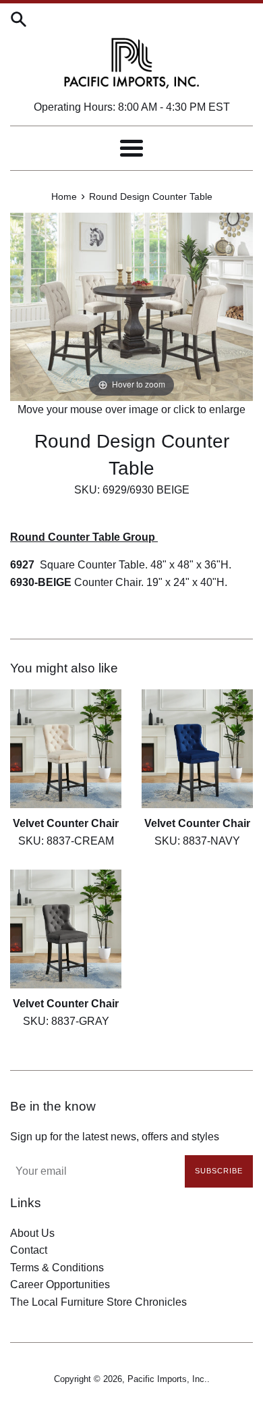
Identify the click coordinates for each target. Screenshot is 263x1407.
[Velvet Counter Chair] (65, 748)
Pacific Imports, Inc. (167, 1379)
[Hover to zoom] (131, 305)
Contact (28, 1250)
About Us (32, 1233)
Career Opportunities (60, 1284)
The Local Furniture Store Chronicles (98, 1302)
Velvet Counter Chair (66, 823)
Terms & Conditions (57, 1267)
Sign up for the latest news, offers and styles (114, 1136)
